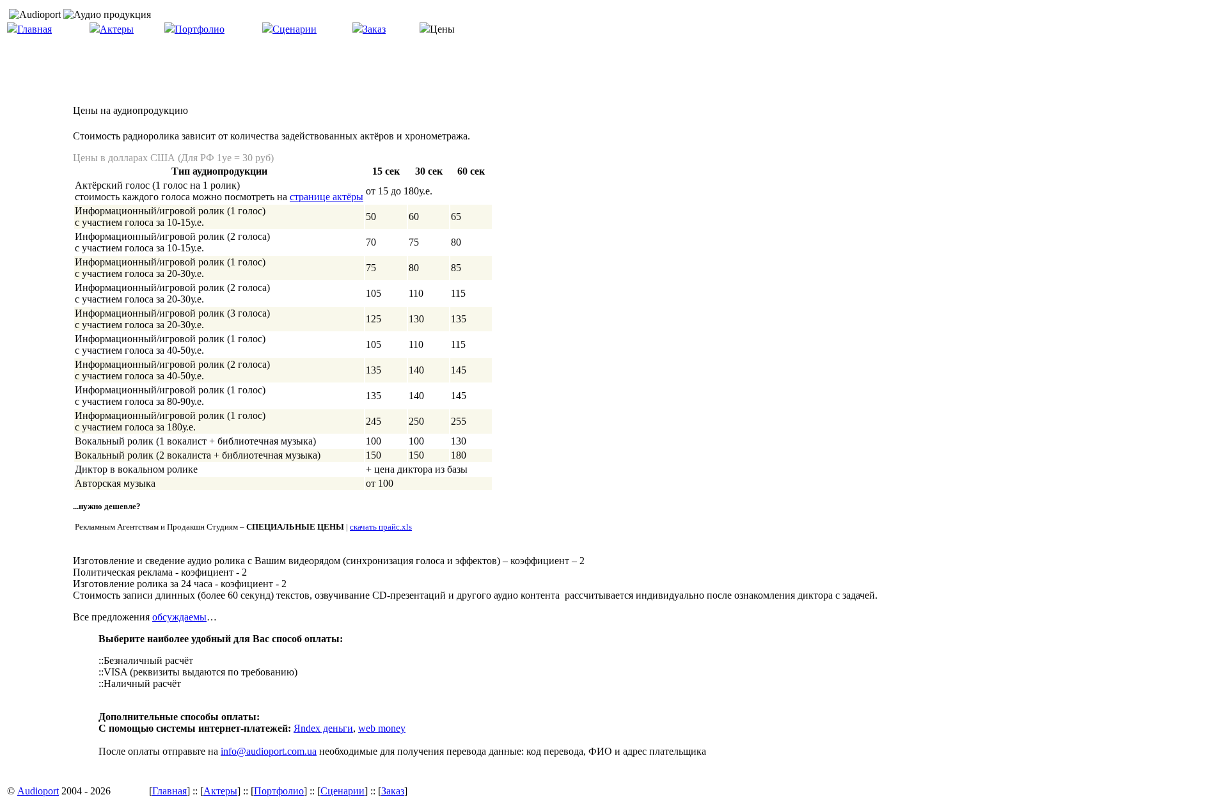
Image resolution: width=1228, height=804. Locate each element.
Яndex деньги (323, 728)
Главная (34, 29)
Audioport (38, 790)
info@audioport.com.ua (269, 751)
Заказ (374, 29)
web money (381, 728)
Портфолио (199, 29)
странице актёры (326, 196)
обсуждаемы (179, 616)
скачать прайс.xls (381, 527)
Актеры (117, 29)
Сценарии (294, 29)
